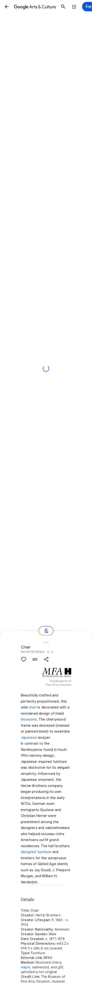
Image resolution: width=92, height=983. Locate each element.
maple (25, 967)
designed (28, 852)
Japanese (29, 737)
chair (33, 707)
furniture (44, 852)
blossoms (29, 719)
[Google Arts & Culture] (35, 6)
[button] (6, 6)
